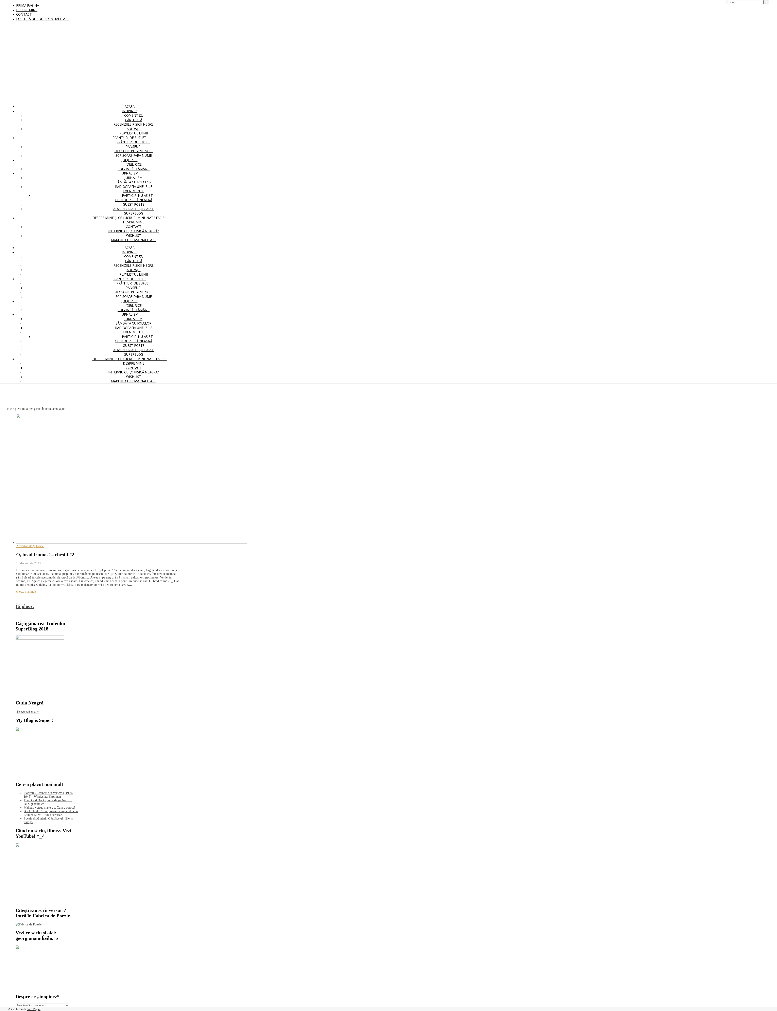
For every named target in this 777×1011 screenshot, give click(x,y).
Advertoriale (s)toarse (133, 209)
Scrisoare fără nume (134, 155)
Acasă (130, 106)
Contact (24, 14)
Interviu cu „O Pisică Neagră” (133, 231)
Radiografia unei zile (133, 186)
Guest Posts (133, 204)
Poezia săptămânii (134, 169)
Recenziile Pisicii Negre (134, 124)
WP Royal (33, 1009)
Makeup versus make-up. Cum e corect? (49, 807)
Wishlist (133, 235)
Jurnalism (129, 173)
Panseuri (133, 146)
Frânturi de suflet (129, 137)
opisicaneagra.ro (82, 2)
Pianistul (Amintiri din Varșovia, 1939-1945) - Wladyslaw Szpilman (48, 794)
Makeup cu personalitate (133, 240)
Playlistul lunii (133, 133)
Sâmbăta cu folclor (133, 182)
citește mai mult (26, 591)
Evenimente (133, 191)
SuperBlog (133, 213)
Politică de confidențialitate (42, 19)
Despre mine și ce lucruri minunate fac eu (129, 218)
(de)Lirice (130, 160)
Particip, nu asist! (137, 195)
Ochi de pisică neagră (133, 200)
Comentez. (133, 115)
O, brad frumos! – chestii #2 (45, 554)
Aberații (134, 129)
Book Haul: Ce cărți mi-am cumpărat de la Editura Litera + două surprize (51, 812)
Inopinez (129, 111)
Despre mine (26, 10)
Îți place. (25, 606)
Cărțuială (133, 120)
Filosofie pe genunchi (134, 151)
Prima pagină (27, 5)
